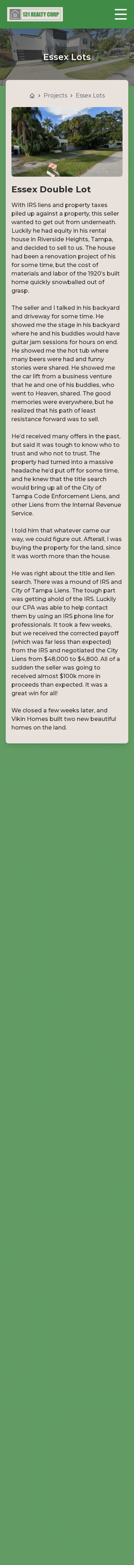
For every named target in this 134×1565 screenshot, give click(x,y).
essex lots (90, 95)
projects (55, 95)
